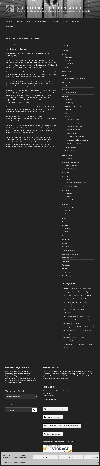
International (68, 158)
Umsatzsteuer (66, 265)
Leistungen (55, 21)
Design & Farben (70, 207)
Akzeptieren (45, 457)
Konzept (74, 302)
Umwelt (64, 269)
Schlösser (68, 109)
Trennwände (81, 344)
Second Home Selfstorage (83, 320)
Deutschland (66, 82)
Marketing (65, 204)
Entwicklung (67, 299)
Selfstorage (67, 323)
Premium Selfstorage (69, 316)
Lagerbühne (68, 99)
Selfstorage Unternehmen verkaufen (76, 182)
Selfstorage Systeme (68, 258)
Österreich (65, 225)
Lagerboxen (83, 302)
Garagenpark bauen (71, 92)
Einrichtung (88, 295)
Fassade (67, 210)
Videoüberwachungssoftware (76, 136)
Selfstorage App (72, 133)
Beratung (66, 292)
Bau (84, 288)
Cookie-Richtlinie (7, 462)
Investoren (65, 176)
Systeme (81, 341)
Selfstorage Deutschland (84, 327)
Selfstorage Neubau (85, 330)
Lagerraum (85, 306)
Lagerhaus (76, 306)
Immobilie (66, 302)
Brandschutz (68, 57)
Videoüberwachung (69, 348)
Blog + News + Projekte (23, 21)
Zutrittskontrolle (69, 151)
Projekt (81, 316)
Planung (78, 313)
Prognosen (65, 239)
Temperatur (66, 261)
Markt (66, 85)
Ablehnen (71, 457)
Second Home (67, 320)
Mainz (65, 309)
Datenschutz (16, 462)
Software (67, 116)
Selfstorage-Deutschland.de (50, 7)
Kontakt (65, 21)
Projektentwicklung (68, 247)
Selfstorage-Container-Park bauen (75, 78)
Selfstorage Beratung (68, 250)
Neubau (67, 60)
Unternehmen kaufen (71, 186)
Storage (73, 341)
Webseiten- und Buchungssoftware (78, 140)
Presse (64, 236)
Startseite (9, 21)
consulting (85, 292)
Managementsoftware (74, 130)
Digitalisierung (78, 295)
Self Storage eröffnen (70, 330)
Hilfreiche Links (67, 155)
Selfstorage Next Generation (71, 254)
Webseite (68, 214)
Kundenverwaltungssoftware (76, 123)
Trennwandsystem (70, 147)
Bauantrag (70, 63)
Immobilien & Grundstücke (70, 162)
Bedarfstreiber (66, 71)
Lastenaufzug (69, 103)
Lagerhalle (66, 306)
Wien (66, 232)
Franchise (68, 196)
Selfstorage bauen (69, 327)
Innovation (65, 173)
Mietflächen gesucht (71, 165)
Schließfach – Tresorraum (73, 106)
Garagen (65, 89)
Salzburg (67, 228)
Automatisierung (76, 288)
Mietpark (65, 222)
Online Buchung (68, 313)
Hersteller (65, 96)
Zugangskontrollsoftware (74, 143)
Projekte (64, 243)
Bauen (64, 54)
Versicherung (66, 272)
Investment (68, 179)
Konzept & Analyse (68, 190)
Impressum (24, 462)
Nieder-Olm (80, 309)
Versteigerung (66, 276)
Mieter (64, 218)
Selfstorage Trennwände (71, 337)
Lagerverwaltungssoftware (75, 126)
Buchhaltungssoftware (74, 119)
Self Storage (77, 323)
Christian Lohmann (41, 21)
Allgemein (65, 50)
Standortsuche (69, 168)
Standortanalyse (70, 200)
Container (65, 75)
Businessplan (69, 193)
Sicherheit (68, 113)
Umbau (67, 67)
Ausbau (65, 288)
